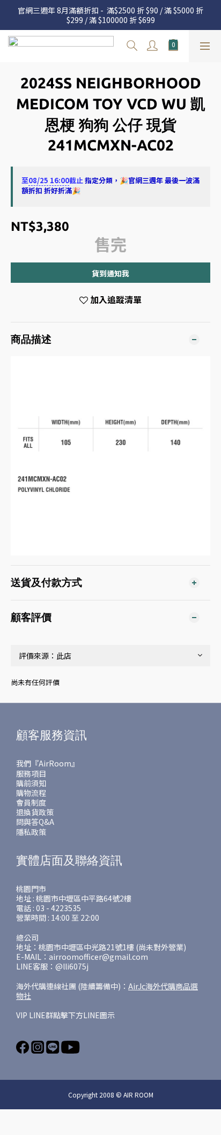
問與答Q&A (35, 821)
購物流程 (31, 792)
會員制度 (31, 802)
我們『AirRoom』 (47, 763)
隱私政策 (31, 831)
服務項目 (31, 773)
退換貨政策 (35, 812)
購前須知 (31, 783)
